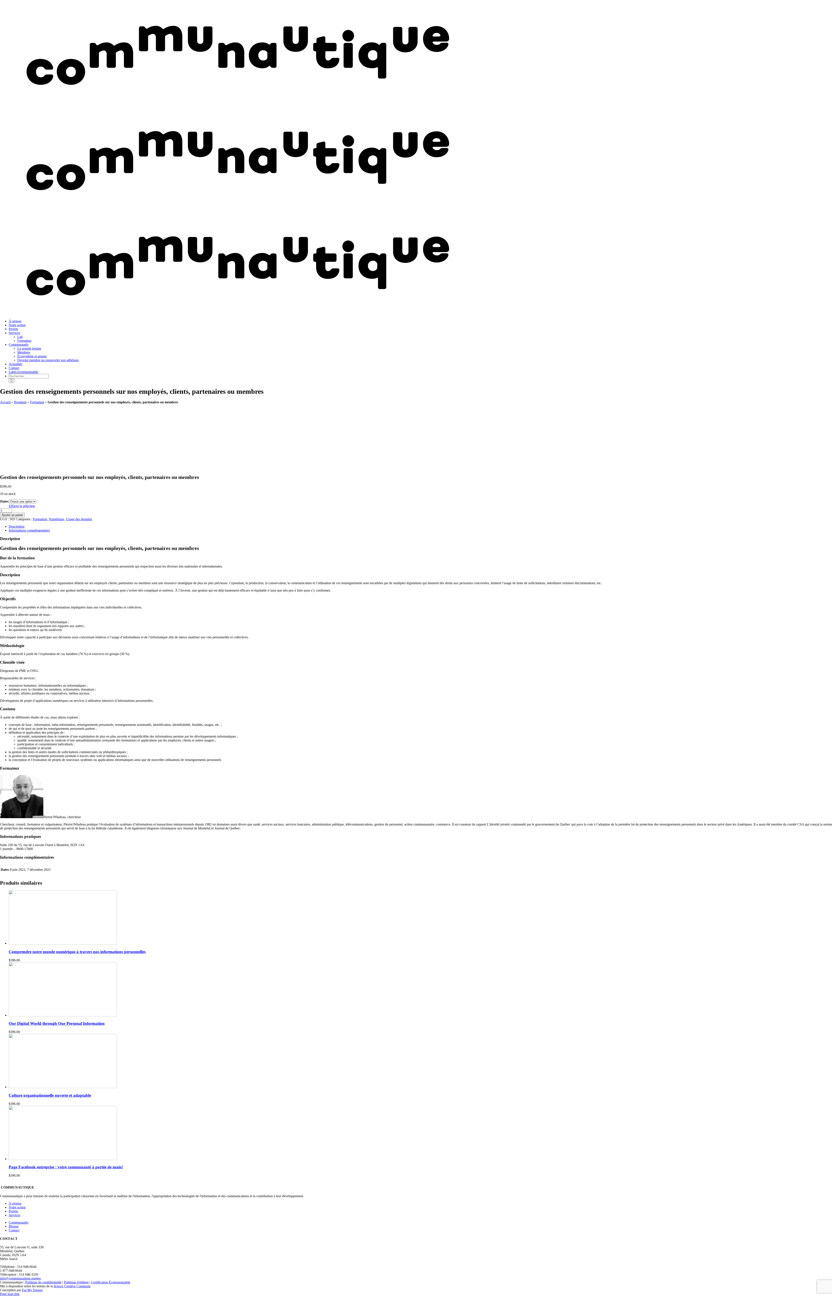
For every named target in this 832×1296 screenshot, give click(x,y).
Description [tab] (16, 526)
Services (14, 1215)
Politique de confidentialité (43, 1282)
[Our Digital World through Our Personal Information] (63, 1015)
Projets (13, 1211)
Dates (4, 501)
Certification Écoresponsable (110, 1282)
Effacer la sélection (22, 506)
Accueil (5, 402)
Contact (14, 1230)
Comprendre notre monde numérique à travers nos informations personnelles (77, 951)
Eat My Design (32, 1290)
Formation (37, 402)
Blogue (14, 1226)
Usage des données (79, 519)
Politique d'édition (76, 1282)
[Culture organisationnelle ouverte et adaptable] (63, 1087)
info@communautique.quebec (20, 1278)
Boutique (20, 402)
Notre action (17, 1207)
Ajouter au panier (12, 515)
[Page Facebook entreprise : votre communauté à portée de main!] (63, 1159)
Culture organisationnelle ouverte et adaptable (50, 1095)
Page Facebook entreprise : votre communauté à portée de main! (66, 1167)
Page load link (10, 1294)
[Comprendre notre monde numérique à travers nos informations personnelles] (63, 943)
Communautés (18, 1222)
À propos (15, 1203)
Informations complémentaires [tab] (29, 530)
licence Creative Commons (72, 1286)
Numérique (56, 519)
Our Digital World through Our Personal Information (57, 1023)
